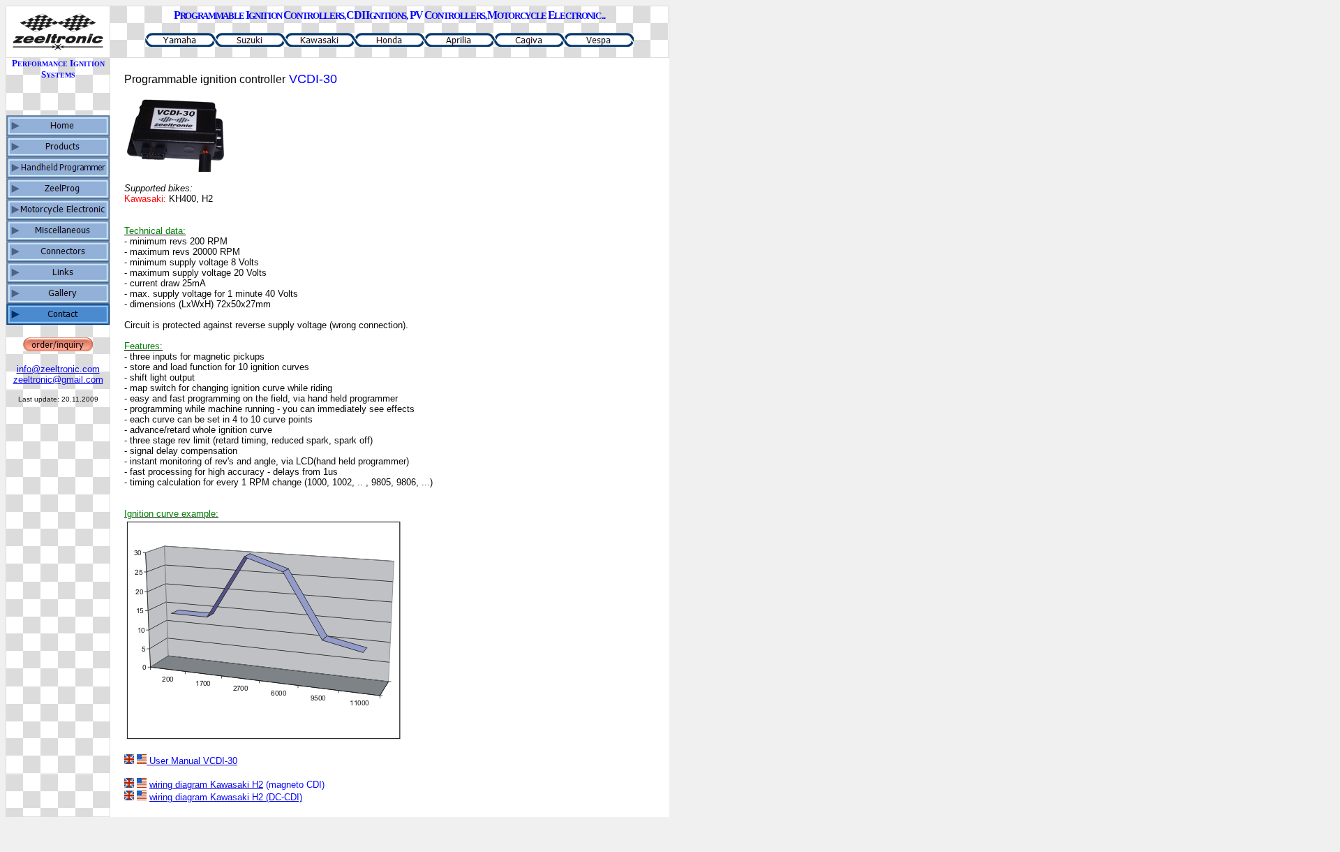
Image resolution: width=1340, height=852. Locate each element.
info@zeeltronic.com (58, 369)
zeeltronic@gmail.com (58, 379)
